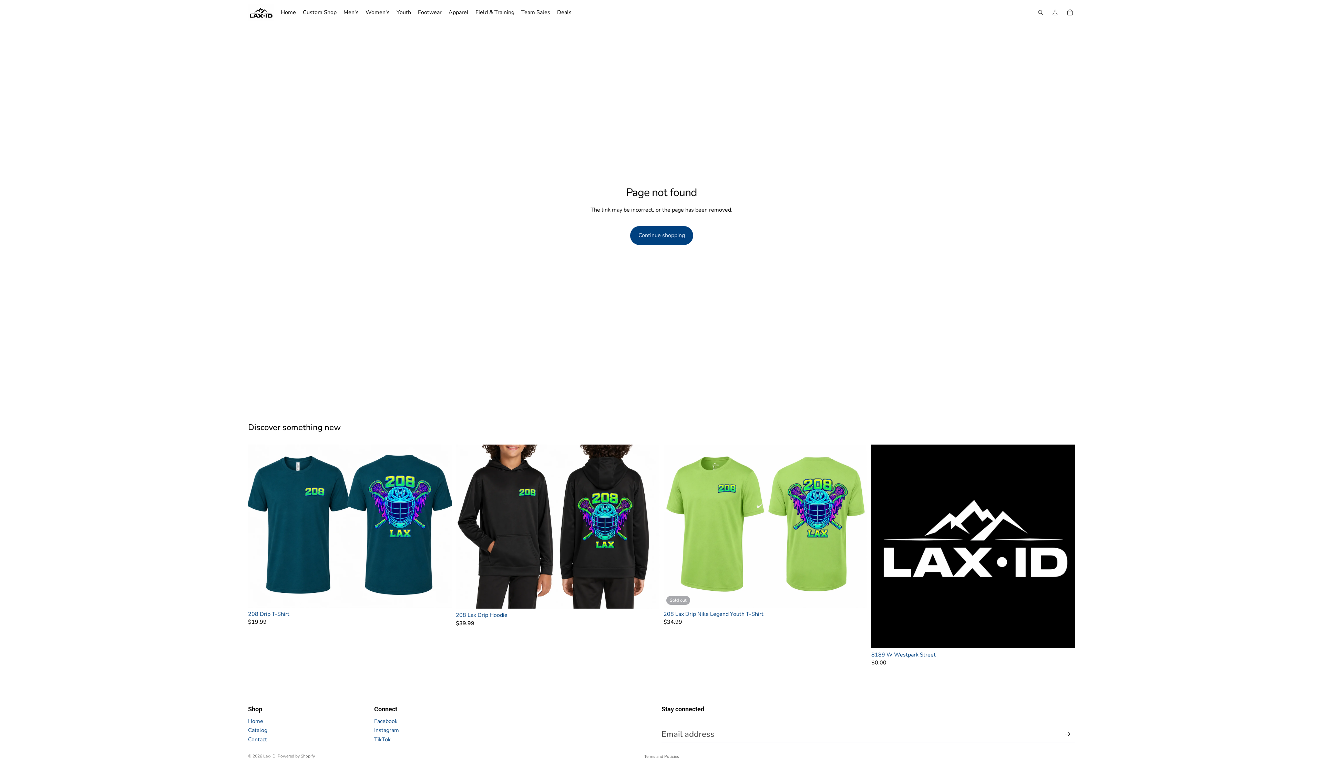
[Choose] (441, 597)
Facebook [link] (386, 721)
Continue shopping (661, 235)
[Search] (1040, 12)
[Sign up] (1067, 734)
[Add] (1064, 637)
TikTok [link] (382, 739)
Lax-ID (269, 756)
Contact (257, 739)
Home (255, 721)
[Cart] (1070, 12)
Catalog (257, 730)
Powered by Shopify (296, 756)
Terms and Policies (661, 756)
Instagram (386, 730)
